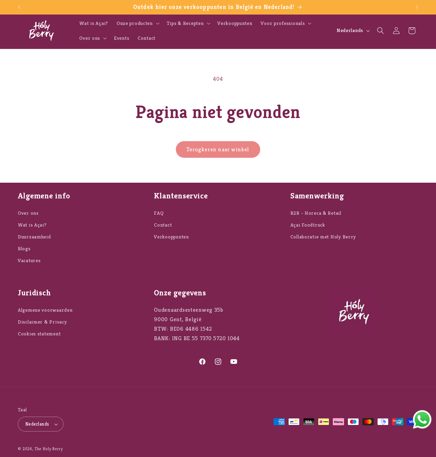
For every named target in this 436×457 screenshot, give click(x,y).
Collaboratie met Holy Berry (323, 237)
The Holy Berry (49, 448)
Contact (163, 225)
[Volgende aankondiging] (417, 7)
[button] (137, 23)
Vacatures (29, 260)
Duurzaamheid (34, 237)
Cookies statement (39, 334)
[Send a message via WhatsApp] (422, 419)
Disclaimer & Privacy (42, 322)
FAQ (158, 213)
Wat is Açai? (32, 225)
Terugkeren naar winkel (218, 149)
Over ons (28, 213)
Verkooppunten (171, 237)
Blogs (24, 249)
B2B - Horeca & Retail (315, 213)
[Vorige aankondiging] (19, 7)
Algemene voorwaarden (45, 310)
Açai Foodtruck (307, 225)
